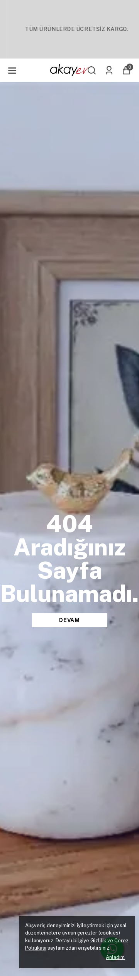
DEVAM (69, 620)
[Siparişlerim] (109, 70)
